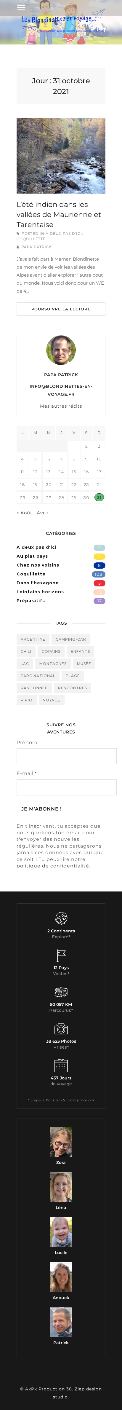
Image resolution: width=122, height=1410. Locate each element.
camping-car (71, 639)
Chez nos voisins (38, 565)
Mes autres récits (61, 406)
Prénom (27, 742)
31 (99, 497)
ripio (27, 700)
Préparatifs (31, 600)
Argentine (33, 639)
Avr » (43, 513)
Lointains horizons (40, 591)
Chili (26, 651)
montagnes (53, 663)
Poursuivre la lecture (61, 309)
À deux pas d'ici (64, 233)
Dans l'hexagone (38, 583)
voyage (51, 700)
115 (99, 592)
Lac (25, 663)
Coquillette (31, 239)
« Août (24, 513)
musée (84, 663)
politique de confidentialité (53, 866)
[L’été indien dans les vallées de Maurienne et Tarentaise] (61, 155)
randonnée (34, 688)
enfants (80, 651)
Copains (51, 651)
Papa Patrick (36, 247)
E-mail (27, 773)
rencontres (72, 688)
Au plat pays (32, 556)
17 (99, 601)
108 (98, 574)
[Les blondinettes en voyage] (61, 31)
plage (73, 676)
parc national (38, 676)
